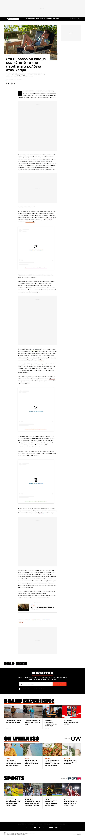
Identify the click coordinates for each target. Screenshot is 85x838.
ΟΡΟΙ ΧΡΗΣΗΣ (48, 824)
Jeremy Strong (48, 217)
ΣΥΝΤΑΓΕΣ (47, 758)
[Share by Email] (14, 83)
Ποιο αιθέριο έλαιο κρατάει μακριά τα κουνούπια (70, 762)
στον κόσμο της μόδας (42, 159)
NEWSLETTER (53, 827)
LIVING (8, 758)
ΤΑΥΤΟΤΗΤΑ (31, 824)
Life (37, 18)
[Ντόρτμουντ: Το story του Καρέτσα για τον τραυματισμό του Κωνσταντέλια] (13, 789)
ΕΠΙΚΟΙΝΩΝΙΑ (21, 824)
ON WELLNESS (21, 739)
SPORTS (14, 779)
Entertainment (30, 18)
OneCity (42, 18)
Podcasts (56, 18)
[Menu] (4, 19)
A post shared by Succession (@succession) (35, 267)
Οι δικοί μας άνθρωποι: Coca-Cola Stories (71, 722)
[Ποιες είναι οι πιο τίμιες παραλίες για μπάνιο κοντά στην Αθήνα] (32, 749)
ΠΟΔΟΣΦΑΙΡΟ (10, 798)
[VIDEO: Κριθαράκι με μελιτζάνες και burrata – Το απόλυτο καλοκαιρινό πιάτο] (52, 749)
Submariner (52, 379)
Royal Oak (40, 513)
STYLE (33, 605)
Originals (49, 18)
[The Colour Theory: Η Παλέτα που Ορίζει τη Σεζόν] (32, 711)
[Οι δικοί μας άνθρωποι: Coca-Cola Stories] (71, 711)
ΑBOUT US (39, 824)
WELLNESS (67, 758)
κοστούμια (31, 165)
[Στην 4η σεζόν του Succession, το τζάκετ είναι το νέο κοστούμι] (23, 607)
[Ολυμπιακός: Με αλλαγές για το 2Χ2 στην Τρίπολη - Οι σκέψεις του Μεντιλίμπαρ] (71, 789)
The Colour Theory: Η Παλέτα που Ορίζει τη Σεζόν (32, 722)
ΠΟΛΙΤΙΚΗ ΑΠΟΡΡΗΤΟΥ (60, 824)
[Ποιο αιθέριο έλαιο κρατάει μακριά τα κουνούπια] (71, 749)
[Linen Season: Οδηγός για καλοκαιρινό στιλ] (13, 711)
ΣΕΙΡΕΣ (21, 622)
